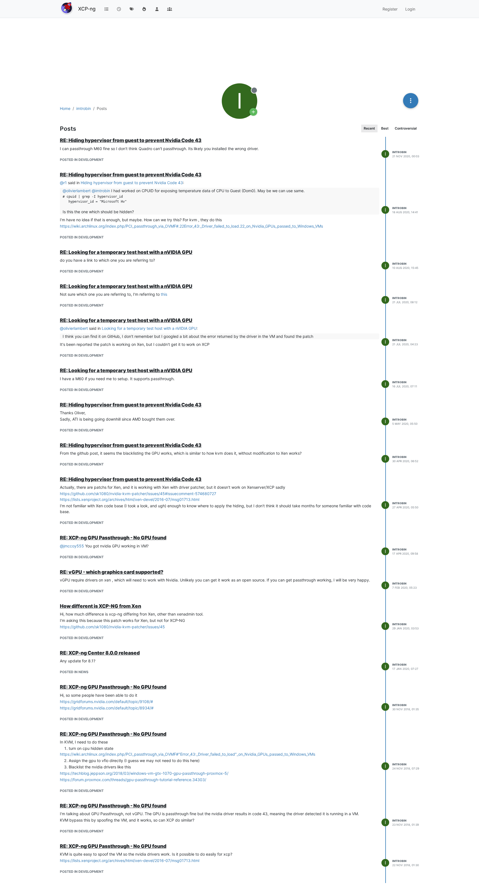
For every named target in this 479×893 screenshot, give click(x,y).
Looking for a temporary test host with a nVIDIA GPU (149, 328)
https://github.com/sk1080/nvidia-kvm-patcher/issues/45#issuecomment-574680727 (138, 493)
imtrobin (399, 152)
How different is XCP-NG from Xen (100, 606)
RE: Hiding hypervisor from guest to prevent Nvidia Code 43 (131, 140)
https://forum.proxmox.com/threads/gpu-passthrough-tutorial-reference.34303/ (133, 779)
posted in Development (82, 160)
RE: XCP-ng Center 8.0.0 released (100, 653)
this (164, 294)
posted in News (74, 672)
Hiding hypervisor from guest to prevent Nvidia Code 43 (132, 182)
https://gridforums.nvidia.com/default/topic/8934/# (107, 708)
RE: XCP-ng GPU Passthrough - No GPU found (113, 538)
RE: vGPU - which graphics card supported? (111, 572)
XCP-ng (87, 9)
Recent (369, 128)
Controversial (406, 128)
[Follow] (253, 112)
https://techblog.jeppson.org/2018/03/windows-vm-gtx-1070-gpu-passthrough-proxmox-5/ (144, 773)
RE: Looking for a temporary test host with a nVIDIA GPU (126, 252)
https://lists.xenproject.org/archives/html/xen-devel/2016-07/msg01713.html (129, 499)
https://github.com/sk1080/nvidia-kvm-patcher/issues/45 (112, 626)
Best (385, 128)
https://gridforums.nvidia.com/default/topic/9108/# (106, 701)
